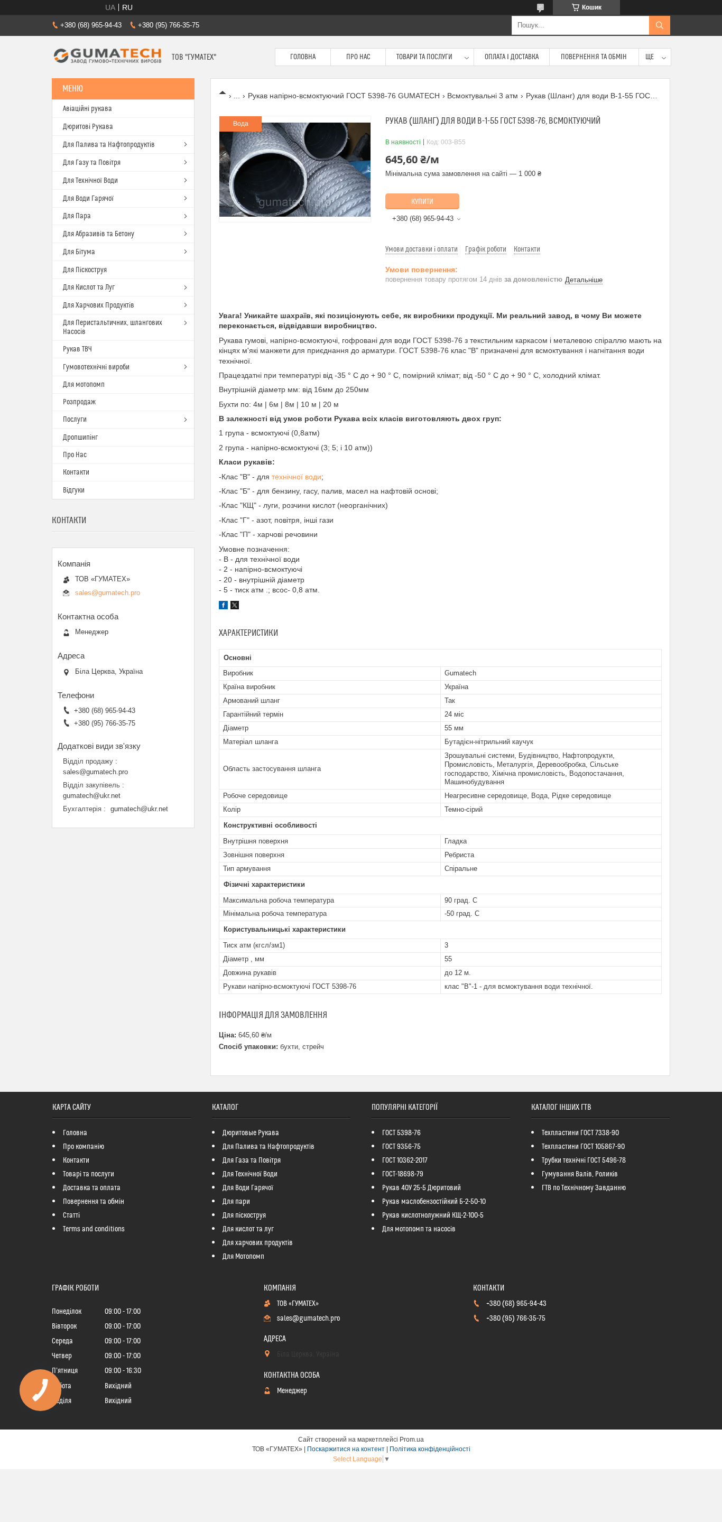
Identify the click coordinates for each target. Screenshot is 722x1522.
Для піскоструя (244, 1215)
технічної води (296, 476)
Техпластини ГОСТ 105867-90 (583, 1147)
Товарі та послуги (88, 1174)
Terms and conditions (94, 1229)
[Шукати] (659, 25)
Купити (422, 202)
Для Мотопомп (243, 1256)
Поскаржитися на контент (346, 1449)
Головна (303, 57)
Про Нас (358, 57)
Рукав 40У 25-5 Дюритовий (421, 1188)
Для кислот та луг (248, 1229)
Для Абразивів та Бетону (98, 234)
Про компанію (83, 1147)
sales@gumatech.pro (107, 593)
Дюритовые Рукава (251, 1133)
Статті (71, 1215)
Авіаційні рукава (87, 109)
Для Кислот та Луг (89, 287)
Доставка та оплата (92, 1188)
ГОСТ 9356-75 (401, 1147)
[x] (234, 606)
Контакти (76, 472)
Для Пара (77, 216)
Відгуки (74, 490)
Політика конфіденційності (430, 1449)
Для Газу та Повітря (92, 163)
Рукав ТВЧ (77, 349)
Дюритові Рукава (88, 127)
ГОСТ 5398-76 (401, 1133)
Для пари (236, 1202)
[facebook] (223, 606)
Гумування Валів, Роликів (580, 1174)
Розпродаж (79, 402)
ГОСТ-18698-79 (402, 1174)
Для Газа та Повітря (252, 1160)
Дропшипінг (80, 437)
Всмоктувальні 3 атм (482, 95)
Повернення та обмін (594, 57)
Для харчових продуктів (258, 1243)
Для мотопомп (84, 384)
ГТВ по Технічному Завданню (584, 1188)
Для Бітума (79, 252)
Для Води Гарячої (88, 198)
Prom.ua (412, 1439)
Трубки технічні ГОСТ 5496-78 (584, 1160)
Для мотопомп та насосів (419, 1229)
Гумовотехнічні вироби (96, 367)
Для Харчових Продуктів (98, 305)
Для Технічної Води (90, 181)
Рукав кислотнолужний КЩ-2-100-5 (433, 1215)
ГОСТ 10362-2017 (405, 1160)
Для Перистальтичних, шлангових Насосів (112, 327)
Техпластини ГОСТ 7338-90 (580, 1133)
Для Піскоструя (85, 270)
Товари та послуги (424, 57)
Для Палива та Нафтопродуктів (109, 145)
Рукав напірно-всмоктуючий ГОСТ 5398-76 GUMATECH (344, 95)
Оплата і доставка (512, 57)
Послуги (75, 419)
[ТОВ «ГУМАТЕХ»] (108, 57)
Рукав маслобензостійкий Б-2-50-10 (434, 1202)
